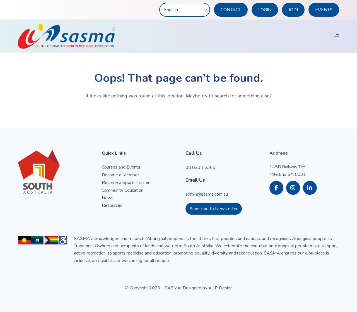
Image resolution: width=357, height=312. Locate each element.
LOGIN (264, 10)
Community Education (122, 190)
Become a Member (120, 175)
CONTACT (231, 10)
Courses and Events (121, 167)
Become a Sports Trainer (125, 182)
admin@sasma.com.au (206, 194)
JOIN (293, 10)
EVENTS (323, 10)
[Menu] (336, 36)
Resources (112, 205)
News (108, 198)
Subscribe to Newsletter (214, 209)
